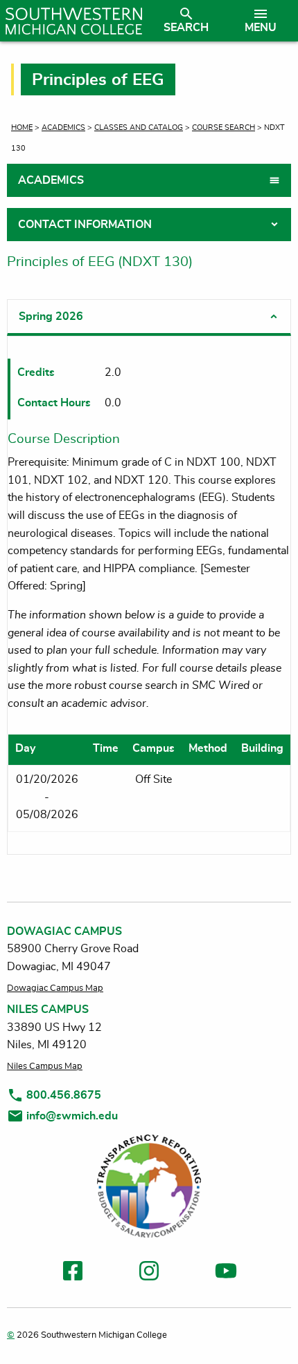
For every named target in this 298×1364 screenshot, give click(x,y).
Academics (63, 127)
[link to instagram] (149, 1273)
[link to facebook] (73, 1273)
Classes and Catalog (138, 127)
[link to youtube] (226, 1273)
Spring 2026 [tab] (51, 316)
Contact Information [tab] (85, 224)
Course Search (223, 127)
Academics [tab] (51, 180)
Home (22, 127)
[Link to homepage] (74, 21)
